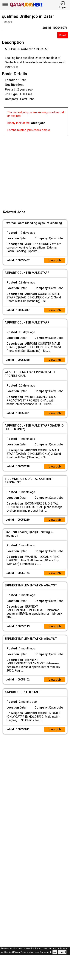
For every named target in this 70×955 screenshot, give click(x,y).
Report (62, 35)
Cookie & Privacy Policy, (15, 952)
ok (54, 952)
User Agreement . (43, 952)
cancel (62, 952)
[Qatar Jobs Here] (26, 6)
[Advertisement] (35, 170)
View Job (55, 260)
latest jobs (37, 123)
